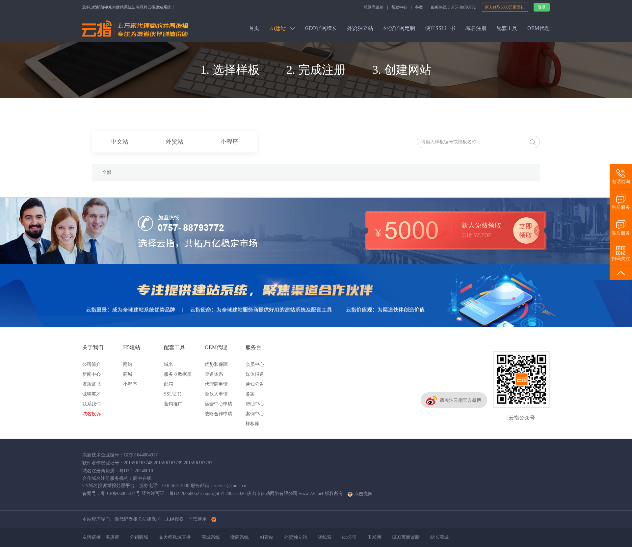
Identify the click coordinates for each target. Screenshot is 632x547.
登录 (542, 7)
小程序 (229, 141)
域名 (168, 364)
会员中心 (255, 364)
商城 (127, 374)
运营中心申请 (218, 403)
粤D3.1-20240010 (136, 470)
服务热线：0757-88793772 (453, 7)
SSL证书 (172, 394)
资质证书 (91, 384)
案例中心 (255, 413)
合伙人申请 (216, 394)
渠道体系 (214, 374)
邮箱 (168, 384)
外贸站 (174, 141)
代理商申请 (216, 384)
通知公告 (255, 384)
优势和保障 (216, 364)
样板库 (252, 423)
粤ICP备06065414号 (120, 493)
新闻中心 (91, 374)
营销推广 (173, 403)
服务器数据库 (178, 374)
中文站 (119, 141)
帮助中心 (399, 7)
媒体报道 (255, 374)
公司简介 (91, 364)
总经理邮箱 (373, 7)
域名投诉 (91, 413)
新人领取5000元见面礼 (505, 7)
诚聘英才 (91, 394)
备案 (419, 7)
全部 (106, 172)
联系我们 (91, 403)
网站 (127, 364)
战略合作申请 (218, 413)
